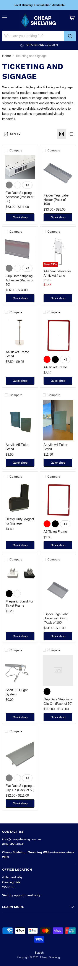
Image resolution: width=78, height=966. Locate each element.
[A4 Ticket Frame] (58, 335)
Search (39, 952)
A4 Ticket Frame (55, 367)
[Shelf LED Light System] (20, 670)
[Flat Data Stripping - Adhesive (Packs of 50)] (20, 167)
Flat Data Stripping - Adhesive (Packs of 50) (20, 197)
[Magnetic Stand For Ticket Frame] (20, 576)
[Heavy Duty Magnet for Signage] (20, 498)
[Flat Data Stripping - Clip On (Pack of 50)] (20, 754)
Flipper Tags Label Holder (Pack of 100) (56, 199)
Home (6, 56)
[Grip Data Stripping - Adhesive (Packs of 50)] (20, 249)
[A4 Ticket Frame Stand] (20, 332)
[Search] (70, 36)
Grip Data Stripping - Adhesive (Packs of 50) (20, 280)
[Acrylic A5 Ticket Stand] (20, 420)
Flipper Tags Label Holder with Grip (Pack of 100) (56, 618)
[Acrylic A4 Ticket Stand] (58, 420)
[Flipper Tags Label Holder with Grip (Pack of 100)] (58, 587)
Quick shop (20, 217)
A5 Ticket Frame (55, 531)
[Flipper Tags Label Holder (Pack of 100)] (58, 173)
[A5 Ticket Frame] (58, 500)
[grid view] (61, 134)
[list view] (71, 134)
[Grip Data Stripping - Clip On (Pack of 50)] (58, 670)
